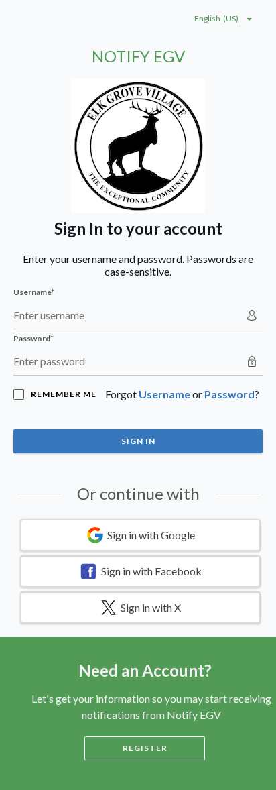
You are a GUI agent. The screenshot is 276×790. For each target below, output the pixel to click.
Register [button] (145, 748)
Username (164, 394)
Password (229, 394)
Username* (33, 292)
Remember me (63, 394)
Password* (33, 338)
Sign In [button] (138, 441)
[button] (140, 535)
